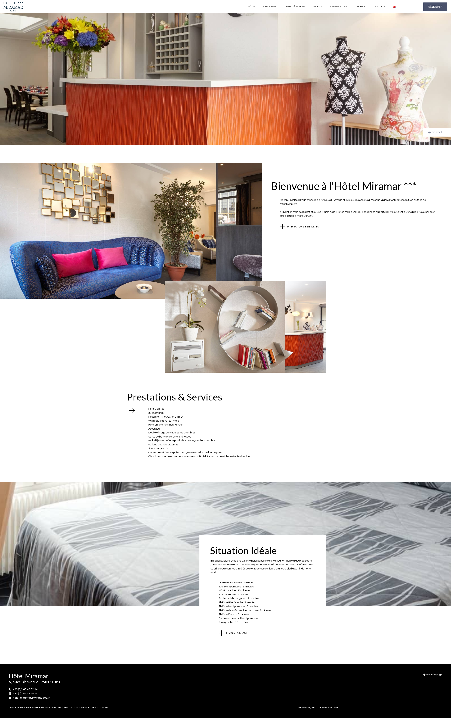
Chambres (270, 6)
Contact (379, 6)
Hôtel (251, 6)
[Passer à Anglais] (395, 7)
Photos (361, 6)
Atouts (317, 6)
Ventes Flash (339, 6)
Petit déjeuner (295, 6)
